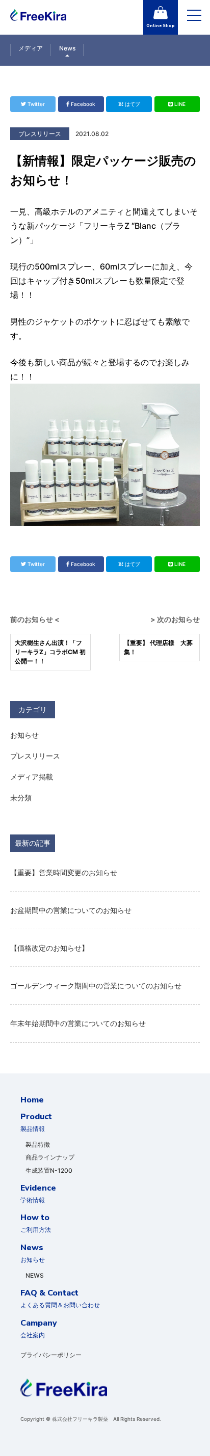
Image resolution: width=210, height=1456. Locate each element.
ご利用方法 (35, 1222)
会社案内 (38, 1328)
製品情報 (36, 1122)
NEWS (34, 1275)
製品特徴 (37, 1144)
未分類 (21, 797)
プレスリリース (35, 755)
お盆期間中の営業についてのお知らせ (71, 910)
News (67, 48)
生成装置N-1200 (48, 1170)
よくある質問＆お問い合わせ (60, 1298)
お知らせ (24, 735)
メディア (30, 48)
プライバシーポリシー (51, 1355)
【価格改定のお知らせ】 (49, 947)
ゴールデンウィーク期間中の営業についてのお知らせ (95, 985)
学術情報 (38, 1193)
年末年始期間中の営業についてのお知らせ (78, 1023)
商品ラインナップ (49, 1157)
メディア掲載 (31, 776)
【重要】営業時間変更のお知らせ (63, 872)
